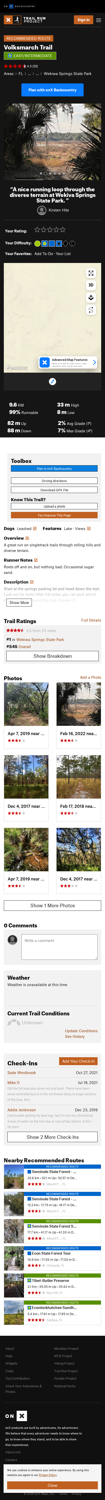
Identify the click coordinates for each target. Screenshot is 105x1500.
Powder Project (65, 1378)
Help (8, 1356)
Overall (25, 646)
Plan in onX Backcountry (54, 469)
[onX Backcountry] (19, 6)
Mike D (13, 1082)
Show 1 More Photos (52, 905)
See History (75, 1036)
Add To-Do (43, 253)
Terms (63, 1493)
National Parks (64, 1386)
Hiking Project (64, 1363)
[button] (9, 142)
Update (81, 1030)
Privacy (76, 1493)
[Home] (27, 19)
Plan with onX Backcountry (52, 89)
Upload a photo (54, 506)
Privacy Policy (48, 1475)
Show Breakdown (52, 656)
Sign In (83, 19)
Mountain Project (66, 1348)
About (9, 1348)
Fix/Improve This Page (54, 515)
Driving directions (54, 481)
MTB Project (63, 1356)
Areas (9, 73)
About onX (13, 1452)
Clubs (9, 1371)
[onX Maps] (16, 1420)
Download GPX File (54, 490)
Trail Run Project (66, 1371)
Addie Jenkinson (21, 1109)
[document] (52, 1478)
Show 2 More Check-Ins (53, 1137)
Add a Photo (90, 677)
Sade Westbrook (21, 1072)
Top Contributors (17, 1378)
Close (52, 1485)
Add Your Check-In (78, 1061)
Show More (19, 602)
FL (21, 73)
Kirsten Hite (59, 210)
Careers (11, 1460)
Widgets (11, 1363)
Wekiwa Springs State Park (67, 73)
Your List (63, 253)
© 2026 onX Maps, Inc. (39, 1493)
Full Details (91, 620)
